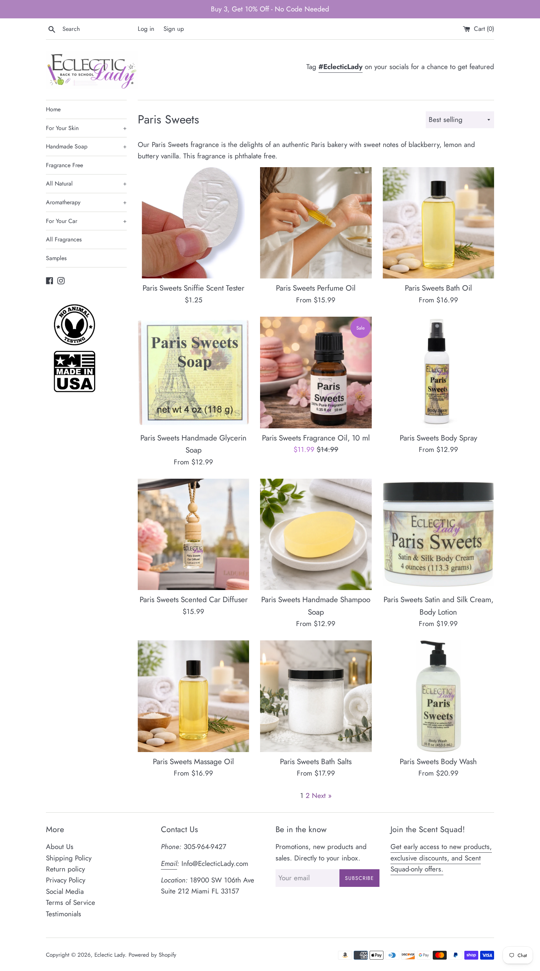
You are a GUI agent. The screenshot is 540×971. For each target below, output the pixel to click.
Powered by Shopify (152, 955)
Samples (56, 258)
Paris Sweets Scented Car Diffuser (194, 599)
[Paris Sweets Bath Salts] (315, 696)
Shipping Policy (68, 858)
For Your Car (86, 221)
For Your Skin (86, 128)
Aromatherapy (86, 202)
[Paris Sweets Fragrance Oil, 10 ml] (315, 372)
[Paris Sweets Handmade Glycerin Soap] (193, 372)
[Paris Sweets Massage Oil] (193, 696)
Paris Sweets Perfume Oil (316, 288)
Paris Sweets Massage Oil (193, 761)
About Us (59, 847)
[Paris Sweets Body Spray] (438, 372)
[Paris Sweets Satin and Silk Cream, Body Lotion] (438, 534)
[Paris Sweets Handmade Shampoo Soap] (315, 534)
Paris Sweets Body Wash (438, 761)
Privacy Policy (65, 880)
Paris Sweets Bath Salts (316, 761)
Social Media (65, 891)
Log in (146, 28)
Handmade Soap (86, 146)
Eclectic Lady (109, 955)
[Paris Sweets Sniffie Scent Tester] (193, 222)
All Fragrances (64, 239)
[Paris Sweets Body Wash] (438, 696)
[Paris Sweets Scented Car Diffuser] (193, 534)
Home (53, 109)
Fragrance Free (64, 165)
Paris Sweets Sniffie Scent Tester (193, 288)
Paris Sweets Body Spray (438, 437)
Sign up (173, 28)
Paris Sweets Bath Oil (438, 288)
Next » (322, 796)
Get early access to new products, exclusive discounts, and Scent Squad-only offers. (441, 858)
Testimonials (63, 914)
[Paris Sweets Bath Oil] (438, 222)
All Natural (86, 183)
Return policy (65, 869)
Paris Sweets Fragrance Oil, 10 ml (316, 437)
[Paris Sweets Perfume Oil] (315, 222)
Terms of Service (70, 902)
